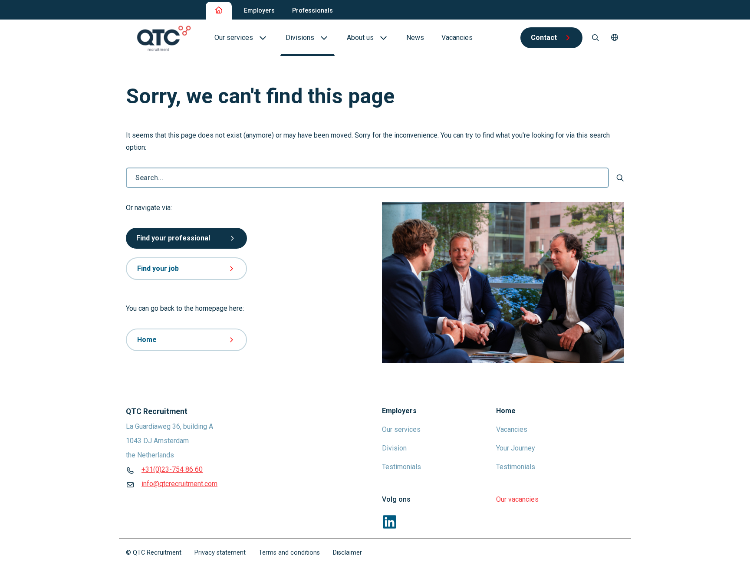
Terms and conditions (289, 552)
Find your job (158, 268)
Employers (259, 10)
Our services (401, 429)
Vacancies (511, 429)
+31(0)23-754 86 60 (172, 469)
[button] (614, 38)
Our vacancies (517, 499)
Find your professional (173, 238)
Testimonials (401, 467)
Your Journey (515, 448)
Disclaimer (347, 552)
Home (147, 339)
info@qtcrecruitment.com (179, 484)
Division (394, 448)
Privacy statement (220, 552)
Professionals (312, 10)
